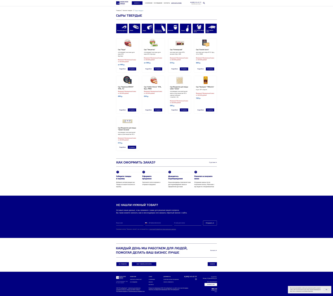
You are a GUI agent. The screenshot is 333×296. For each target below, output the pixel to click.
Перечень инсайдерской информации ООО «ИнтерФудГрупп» (164, 289)
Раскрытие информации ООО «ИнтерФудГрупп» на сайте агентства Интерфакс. (168, 288)
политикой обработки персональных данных (162, 229)
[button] (176, 3)
